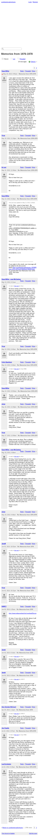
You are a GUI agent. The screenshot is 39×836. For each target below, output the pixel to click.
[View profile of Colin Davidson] (4, 370)
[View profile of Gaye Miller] (4, 79)
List (14, 59)
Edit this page (33, 833)
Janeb (4, 650)
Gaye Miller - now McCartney (11, 279)
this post (16, 286)
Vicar (3, 135)
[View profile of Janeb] (4, 658)
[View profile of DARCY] (4, 615)
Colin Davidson (7, 362)
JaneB (4, 543)
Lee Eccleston (6, 764)
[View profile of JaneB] (4, 552)
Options (33, 61)
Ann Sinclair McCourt (9, 707)
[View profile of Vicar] (4, 144)
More (33, 71)
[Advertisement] (19, 24)
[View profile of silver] (4, 412)
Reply (22, 71)
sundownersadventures (8, 2)
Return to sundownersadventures (12, 827)
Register (35, 2)
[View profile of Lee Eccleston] (4, 772)
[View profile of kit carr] (4, 176)
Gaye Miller (5, 71)
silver (3, 404)
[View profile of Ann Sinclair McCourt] (4, 715)
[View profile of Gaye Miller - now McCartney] (4, 288)
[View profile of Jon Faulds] (4, 736)
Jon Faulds (5, 728)
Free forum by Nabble (8, 833)
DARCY (4, 606)
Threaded (22, 59)
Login (30, 2)
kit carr (4, 167)
